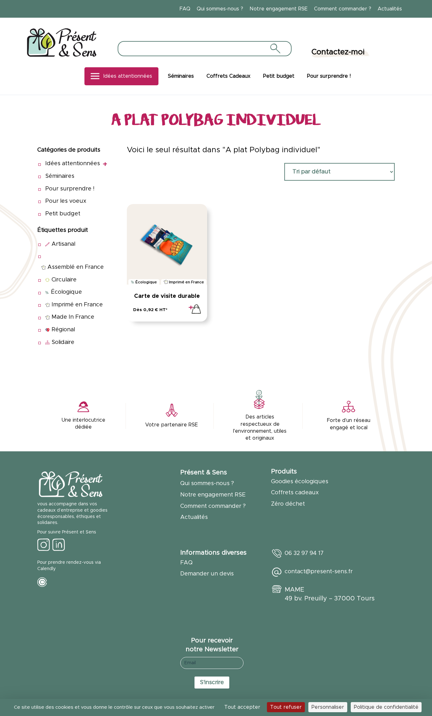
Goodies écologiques (299, 481)
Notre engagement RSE (279, 8)
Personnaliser (328, 707)
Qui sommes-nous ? (220, 8)
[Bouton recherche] (275, 48)
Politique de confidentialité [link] (386, 707)
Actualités (390, 8)
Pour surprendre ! (329, 76)
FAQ (185, 8)
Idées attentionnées (127, 76)
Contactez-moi (338, 52)
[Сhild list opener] (105, 164)
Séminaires (181, 76)
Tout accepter (242, 707)
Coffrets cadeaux (295, 493)
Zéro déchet (288, 504)
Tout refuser (286, 707)
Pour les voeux (65, 201)
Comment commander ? (342, 8)
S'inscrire (212, 682)
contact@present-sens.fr (319, 572)
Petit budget (278, 76)
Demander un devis (207, 574)
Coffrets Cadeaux (228, 76)
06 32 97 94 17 (304, 553)
